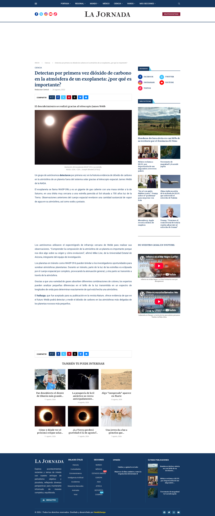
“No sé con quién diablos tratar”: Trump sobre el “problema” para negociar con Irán (148, 195)
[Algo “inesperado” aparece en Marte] (116, 379)
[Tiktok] (55, 14)
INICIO (37, 63)
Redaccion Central (42, 90)
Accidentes (75, 482)
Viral (75, 494)
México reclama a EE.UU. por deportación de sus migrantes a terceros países (147, 166)
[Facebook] (36, 14)
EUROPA (99, 477)
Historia (76, 465)
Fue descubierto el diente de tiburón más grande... (50, 394)
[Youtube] (50, 14)
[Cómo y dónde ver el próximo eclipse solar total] (50, 416)
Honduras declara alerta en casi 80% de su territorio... (170, 468)
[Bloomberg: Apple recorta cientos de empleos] (148, 211)
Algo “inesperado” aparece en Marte (116, 394)
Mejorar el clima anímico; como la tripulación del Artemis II (127, 473)
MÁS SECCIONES (147, 3)
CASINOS (98, 494)
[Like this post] (53, 97)
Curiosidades (76, 469)
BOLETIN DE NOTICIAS (171, 14)
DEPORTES (99, 490)
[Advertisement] (107, 40)
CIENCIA (117, 3)
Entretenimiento (75, 473)
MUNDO (93, 3)
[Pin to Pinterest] (69, 97)
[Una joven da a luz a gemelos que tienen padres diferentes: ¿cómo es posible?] (116, 416)
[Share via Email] (86, 97)
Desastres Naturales (75, 486)
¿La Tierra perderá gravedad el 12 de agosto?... (83, 431)
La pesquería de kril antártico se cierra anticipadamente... (83, 396)
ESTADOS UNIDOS (99, 473)
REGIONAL (79, 3)
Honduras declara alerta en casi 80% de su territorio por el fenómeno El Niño (159, 139)
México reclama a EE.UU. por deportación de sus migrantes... (170, 481)
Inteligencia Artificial (75, 477)
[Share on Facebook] (58, 97)
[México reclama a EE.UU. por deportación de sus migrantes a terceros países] (148, 152)
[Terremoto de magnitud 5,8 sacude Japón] (170, 152)
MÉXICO (106, 3)
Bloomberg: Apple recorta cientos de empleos (146, 222)
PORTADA (65, 3)
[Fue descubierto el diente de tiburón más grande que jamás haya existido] (50, 379)
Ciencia (47, 63)
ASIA (99, 482)
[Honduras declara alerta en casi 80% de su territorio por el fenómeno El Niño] (159, 121)
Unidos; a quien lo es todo (128, 467)
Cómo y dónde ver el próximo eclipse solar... (50, 431)
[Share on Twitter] (63, 97)
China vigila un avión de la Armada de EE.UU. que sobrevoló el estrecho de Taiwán (170, 194)
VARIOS (130, 3)
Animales (75, 490)
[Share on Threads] (74, 97)
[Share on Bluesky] (80, 97)
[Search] (179, 4)
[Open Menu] (36, 3)
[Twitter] (41, 14)
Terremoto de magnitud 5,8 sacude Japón (169, 164)
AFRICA (99, 486)
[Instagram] (46, 14)
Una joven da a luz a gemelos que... (116, 431)
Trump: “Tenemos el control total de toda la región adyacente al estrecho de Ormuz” (170, 223)
